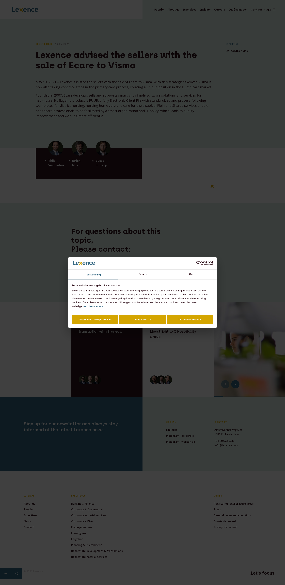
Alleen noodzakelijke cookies (95, 319)
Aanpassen (140, 319)
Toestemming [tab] (93, 274)
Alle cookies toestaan (190, 319)
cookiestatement (93, 306)
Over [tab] (192, 274)
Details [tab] (143, 274)
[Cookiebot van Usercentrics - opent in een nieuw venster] (198, 263)
